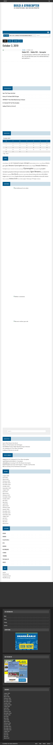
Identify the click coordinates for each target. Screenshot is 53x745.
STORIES (23, 50)
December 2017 (6, 511)
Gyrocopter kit (37, 168)
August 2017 (6, 516)
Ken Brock (15, 174)
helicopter (17, 172)
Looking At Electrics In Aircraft (9, 106)
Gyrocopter (28, 168)
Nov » (7, 153)
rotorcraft (41, 176)
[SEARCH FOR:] (43, 35)
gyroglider (43, 168)
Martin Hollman (26, 174)
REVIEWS (4, 546)
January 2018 (6, 509)
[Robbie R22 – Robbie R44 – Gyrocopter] (12, 58)
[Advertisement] (26, 19)
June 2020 (5, 477)
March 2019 (6, 493)
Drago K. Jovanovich (11, 168)
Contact (5, 1)
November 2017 (7, 513)
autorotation (33, 163)
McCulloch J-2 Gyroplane (16, 461)
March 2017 (6, 523)
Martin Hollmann (33, 174)
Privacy (5, 622)
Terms (5, 619)
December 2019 (6, 483)
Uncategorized (6, 559)
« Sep (4, 153)
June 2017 (5, 520)
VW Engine (34, 178)
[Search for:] (26, 431)
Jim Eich (42, 171)
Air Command (15, 163)
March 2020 (6, 479)
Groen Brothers (6, 540)
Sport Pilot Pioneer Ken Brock (9, 93)
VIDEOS (4, 562)
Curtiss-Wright (32, 165)
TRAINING (5, 556)
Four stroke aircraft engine (18, 168)
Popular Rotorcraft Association (23, 176)
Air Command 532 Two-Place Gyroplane (11, 103)
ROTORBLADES (6, 549)
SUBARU (46, 176)
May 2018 (5, 502)
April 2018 (5, 504)
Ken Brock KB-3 (20, 174)
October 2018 (6, 498)
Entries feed (6, 574)
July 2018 (5, 500)
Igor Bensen (36, 171)
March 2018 (6, 506)
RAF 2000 (33, 176)
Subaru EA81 (13, 179)
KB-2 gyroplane (8, 174)
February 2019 (6, 495)
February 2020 (6, 481)
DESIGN (4, 533)
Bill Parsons (26, 165)
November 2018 (7, 497)
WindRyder (39, 178)
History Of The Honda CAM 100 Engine (11, 96)
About (5, 616)
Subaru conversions (6, 178)
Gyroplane (5, 172)
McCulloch (39, 174)
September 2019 (7, 488)
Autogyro (27, 163)
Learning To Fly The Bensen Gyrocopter (21, 463)
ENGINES (4, 536)
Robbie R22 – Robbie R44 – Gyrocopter (34, 52)
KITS (4, 543)
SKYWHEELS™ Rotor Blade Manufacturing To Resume (14, 100)
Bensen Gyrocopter (15, 165)
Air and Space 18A (6, 163)
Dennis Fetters (40, 165)
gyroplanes (11, 172)
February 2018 (6, 507)
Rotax (37, 176)
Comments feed (6, 576)
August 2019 (6, 490)
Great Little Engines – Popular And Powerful (23, 464)
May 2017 (5, 521)
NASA (13, 176)
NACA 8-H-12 (9, 176)
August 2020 (6, 475)
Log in (4, 572)
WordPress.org (6, 577)
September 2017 (7, 514)
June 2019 (5, 491)
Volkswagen (29, 178)
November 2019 (7, 484)
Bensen (43, 163)
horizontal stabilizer (25, 172)
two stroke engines (22, 178)
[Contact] (49, 1)
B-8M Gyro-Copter (39, 163)
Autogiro (21, 163)
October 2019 (6, 486)
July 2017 (5, 518)
